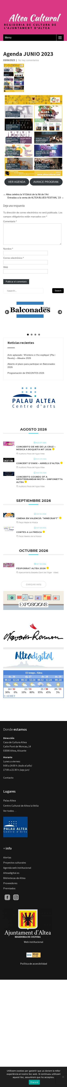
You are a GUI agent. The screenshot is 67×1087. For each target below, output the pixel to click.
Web (5, 267)
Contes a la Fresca (29, 532)
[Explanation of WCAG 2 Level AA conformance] (33, 955)
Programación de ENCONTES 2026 (25, 373)
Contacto (8, 777)
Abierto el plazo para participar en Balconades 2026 (31, 365)
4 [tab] (39, 334)
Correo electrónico (13, 258)
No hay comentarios (28, 60)
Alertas (7, 857)
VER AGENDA (16, 182)
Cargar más (33, 584)
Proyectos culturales (14, 862)
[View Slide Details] (30, 307)
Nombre (8, 248)
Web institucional (33, 942)
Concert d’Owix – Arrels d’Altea (38, 463)
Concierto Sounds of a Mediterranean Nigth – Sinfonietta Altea (39, 479)
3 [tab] (35, 334)
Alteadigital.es (11, 873)
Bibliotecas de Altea (14, 878)
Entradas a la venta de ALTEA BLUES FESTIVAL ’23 (35, 197)
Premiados (9, 888)
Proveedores (10, 883)
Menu (8, 37)
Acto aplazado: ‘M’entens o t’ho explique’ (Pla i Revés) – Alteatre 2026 (31, 356)
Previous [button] (7, 312)
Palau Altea (9, 800)
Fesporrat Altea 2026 (31, 568)
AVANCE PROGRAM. (46, 182)
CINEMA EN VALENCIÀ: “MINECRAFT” (37, 518)
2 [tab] (32, 334)
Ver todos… (10, 811)
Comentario (10, 221)
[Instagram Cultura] (16, 897)
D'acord (34, 1082)
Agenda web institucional (17, 867)
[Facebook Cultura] (7, 897)
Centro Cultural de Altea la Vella (21, 805)
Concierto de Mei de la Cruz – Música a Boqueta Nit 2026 (35, 448)
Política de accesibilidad (33, 963)
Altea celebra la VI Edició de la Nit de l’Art (25, 194)
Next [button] (59, 312)
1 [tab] (28, 334)
